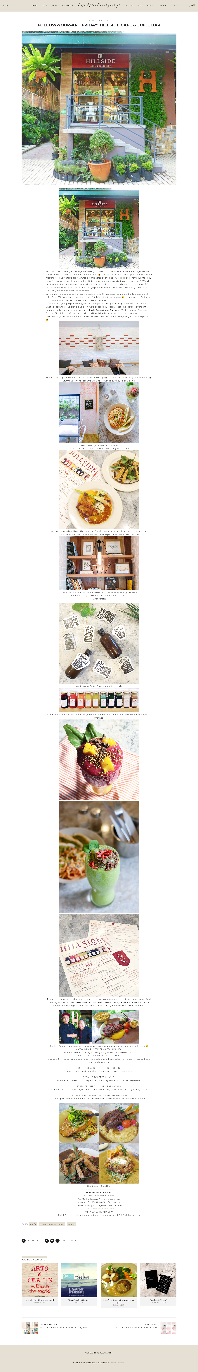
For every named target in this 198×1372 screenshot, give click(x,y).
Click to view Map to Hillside (99, 1208)
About (150, 6)
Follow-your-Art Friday (52, 1224)
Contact (162, 6)
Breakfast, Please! (158, 1300)
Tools (54, 6)
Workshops (67, 6)
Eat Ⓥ (33, 1224)
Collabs (129, 6)
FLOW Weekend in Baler (79, 1300)
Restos (71, 1224)
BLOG (91, 21)
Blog (140, 6)
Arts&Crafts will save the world (40, 1300)
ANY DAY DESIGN (116, 1363)
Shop (44, 6)
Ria (148, 278)
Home (34, 6)
